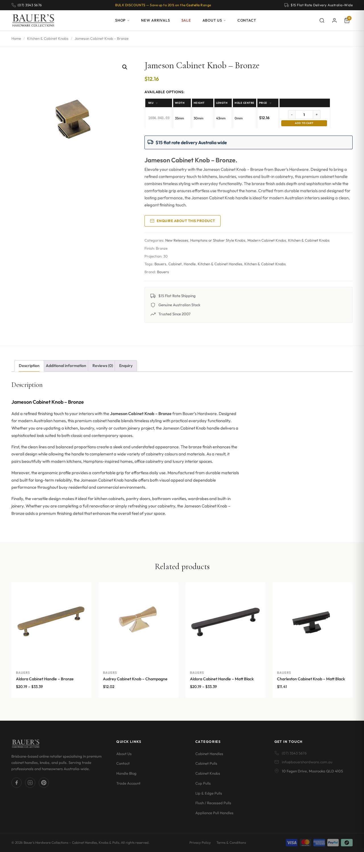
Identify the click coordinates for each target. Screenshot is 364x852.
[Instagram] (30, 783)
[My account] (334, 20)
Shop (120, 20)
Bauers (160, 264)
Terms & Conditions (231, 842)
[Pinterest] (44, 783)
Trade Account (128, 783)
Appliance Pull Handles (214, 812)
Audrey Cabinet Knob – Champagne (135, 678)
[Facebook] (16, 783)
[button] (125, 67)
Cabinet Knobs (207, 773)
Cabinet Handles (209, 753)
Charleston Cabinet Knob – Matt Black (311, 678)
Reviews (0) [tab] (102, 365)
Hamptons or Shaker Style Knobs (217, 240)
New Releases (176, 240)
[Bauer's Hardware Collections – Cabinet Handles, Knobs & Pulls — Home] (33, 20)
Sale (186, 20)
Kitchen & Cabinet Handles (220, 264)
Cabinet (175, 264)
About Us (212, 20)
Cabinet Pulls (206, 763)
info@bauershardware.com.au (307, 762)
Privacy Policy (200, 842)
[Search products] (322, 20)
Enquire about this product (186, 221)
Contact (246, 20)
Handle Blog (126, 773)
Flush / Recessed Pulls (213, 803)
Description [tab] (29, 365)
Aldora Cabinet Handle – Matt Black (222, 678)
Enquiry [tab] (126, 365)
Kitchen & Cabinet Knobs (48, 38)
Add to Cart (304, 123)
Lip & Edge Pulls (208, 793)
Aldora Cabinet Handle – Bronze (45, 678)
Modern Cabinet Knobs (266, 240)
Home (16, 38)
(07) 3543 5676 (294, 753)
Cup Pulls (203, 783)
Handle (190, 264)
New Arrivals (155, 20)
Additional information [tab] (66, 365)
